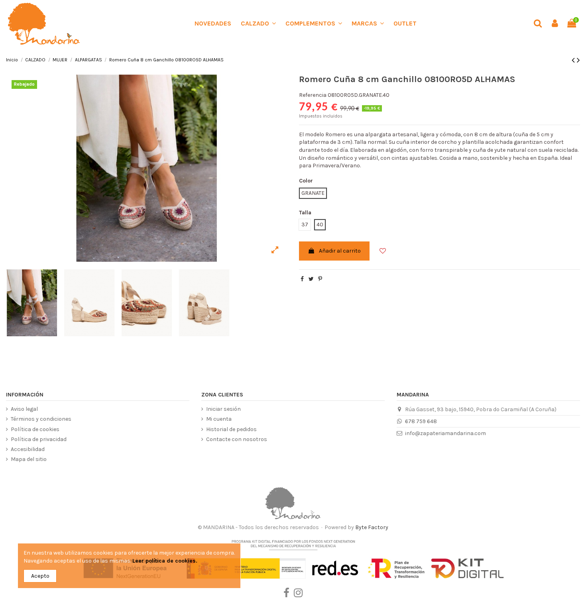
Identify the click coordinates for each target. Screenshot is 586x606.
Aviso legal (24, 409)
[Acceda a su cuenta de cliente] (554, 24)
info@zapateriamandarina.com (445, 433)
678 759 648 (421, 421)
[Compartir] (302, 279)
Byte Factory (371, 527)
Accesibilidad (28, 449)
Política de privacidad (39, 439)
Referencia (312, 95)
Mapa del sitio (29, 459)
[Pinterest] (320, 279)
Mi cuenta (219, 419)
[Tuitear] (311, 279)
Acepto (40, 576)
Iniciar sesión (223, 409)
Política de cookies (35, 429)
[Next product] (578, 60)
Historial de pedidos (231, 429)
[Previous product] (574, 60)
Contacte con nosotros (236, 439)
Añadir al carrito (340, 250)
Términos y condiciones (41, 419)
